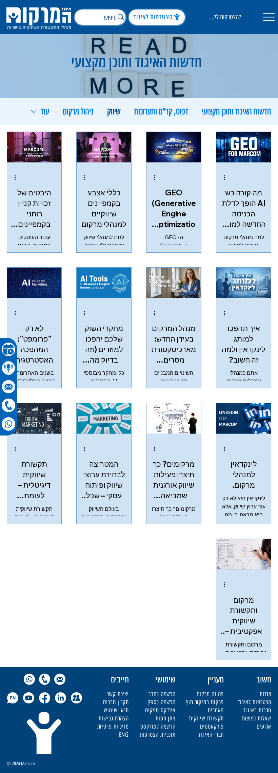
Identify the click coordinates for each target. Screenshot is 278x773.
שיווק (114, 111)
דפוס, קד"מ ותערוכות (161, 111)
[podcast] (8, 368)
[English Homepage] (12, 697)
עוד (45, 111)
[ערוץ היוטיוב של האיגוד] (28, 697)
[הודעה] (8, 386)
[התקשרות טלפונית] (44, 679)
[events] (8, 349)
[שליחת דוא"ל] (59, 679)
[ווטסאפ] (8, 424)
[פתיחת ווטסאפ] (29, 679)
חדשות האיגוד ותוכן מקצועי (236, 111)
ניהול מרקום (78, 111)
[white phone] (8, 405)
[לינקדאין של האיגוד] (60, 697)
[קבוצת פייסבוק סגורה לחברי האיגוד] (76, 697)
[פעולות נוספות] (222, 177)
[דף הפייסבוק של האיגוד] (44, 697)
